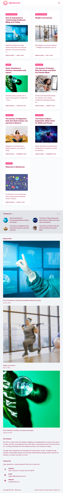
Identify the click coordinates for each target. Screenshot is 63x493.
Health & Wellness (11, 14)
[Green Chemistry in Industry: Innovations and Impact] (17, 83)
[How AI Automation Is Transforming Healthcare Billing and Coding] (17, 33)
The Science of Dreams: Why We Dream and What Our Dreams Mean (45, 70)
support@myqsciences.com (17, 476)
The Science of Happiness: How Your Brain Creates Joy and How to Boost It (17, 121)
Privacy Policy (48, 490)
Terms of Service (39, 490)
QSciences (9, 163)
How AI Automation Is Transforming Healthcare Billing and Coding (16, 20)
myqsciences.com (14, 482)
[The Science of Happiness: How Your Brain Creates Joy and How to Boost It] (17, 134)
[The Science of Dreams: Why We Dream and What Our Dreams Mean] (46, 83)
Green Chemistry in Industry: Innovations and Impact (16, 70)
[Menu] (59, 3)
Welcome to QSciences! (15, 167)
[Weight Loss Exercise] (46, 33)
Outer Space (39, 115)
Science (8, 64)
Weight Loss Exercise (43, 18)
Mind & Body (39, 64)
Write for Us (56, 490)
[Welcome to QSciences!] (17, 182)
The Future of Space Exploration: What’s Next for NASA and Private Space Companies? (49, 220)
